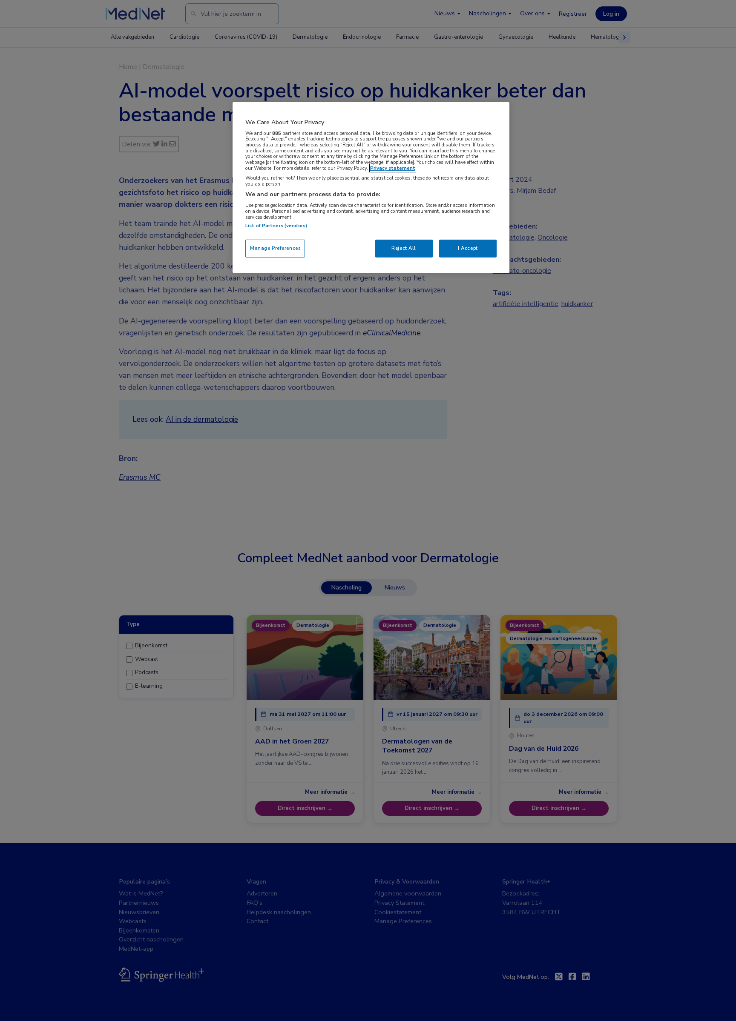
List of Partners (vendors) (276, 225)
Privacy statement (392, 168)
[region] (371, 187)
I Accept (468, 248)
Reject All (403, 248)
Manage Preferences (275, 248)
